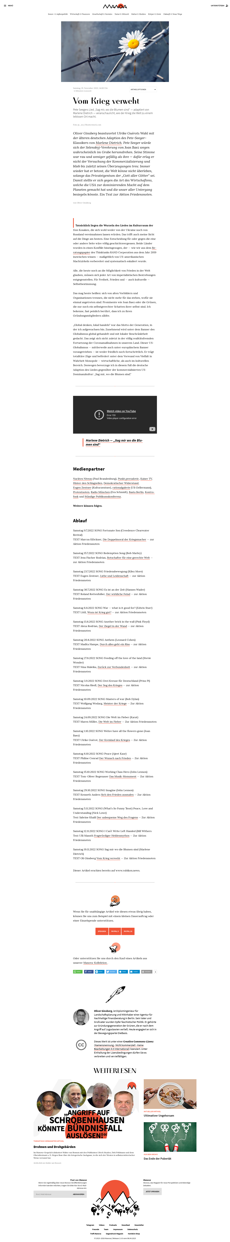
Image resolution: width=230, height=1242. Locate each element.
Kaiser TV (146, 478)
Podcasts (113, 1225)
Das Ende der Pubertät (157, 1158)
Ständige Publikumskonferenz (103, 496)
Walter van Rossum (53, 1163)
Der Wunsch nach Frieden (115, 758)
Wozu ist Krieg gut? (99, 612)
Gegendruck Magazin (114, 1234)
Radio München (100, 492)
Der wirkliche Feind (118, 594)
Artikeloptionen (138, 89)
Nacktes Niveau (82, 478)
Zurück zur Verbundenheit (114, 667)
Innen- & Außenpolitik (58, 14)
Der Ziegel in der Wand (113, 626)
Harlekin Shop (134, 1234)
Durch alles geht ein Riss (115, 644)
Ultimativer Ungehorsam (159, 1115)
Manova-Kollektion (95, 962)
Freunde (95, 1229)
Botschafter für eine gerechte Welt (128, 557)
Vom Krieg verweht (108, 858)
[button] (78, 971)
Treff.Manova (95, 1234)
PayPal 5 (115, 931)
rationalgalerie (121, 487)
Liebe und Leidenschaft (114, 576)
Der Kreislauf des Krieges (114, 740)
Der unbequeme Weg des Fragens (117, 817)
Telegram (90, 1225)
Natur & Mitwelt (122, 14)
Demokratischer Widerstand (121, 483)
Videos (101, 1225)
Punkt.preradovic (128, 478)
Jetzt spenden (152, 1191)
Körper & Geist (154, 14)
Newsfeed (126, 1225)
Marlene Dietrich (109, 142)
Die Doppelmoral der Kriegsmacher (124, 539)
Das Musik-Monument (122, 776)
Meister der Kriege (115, 703)
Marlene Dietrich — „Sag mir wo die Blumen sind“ (114, 442)
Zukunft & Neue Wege (172, 14)
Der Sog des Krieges (110, 685)
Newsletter (139, 1225)
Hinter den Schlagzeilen (87, 483)
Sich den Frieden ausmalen (117, 794)
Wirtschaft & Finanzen (80, 14)
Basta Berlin (136, 492)
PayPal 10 (128, 931)
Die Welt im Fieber (109, 721)
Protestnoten (81, 492)
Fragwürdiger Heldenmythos (111, 835)
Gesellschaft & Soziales (102, 14)
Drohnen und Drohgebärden (54, 1147)
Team (106, 1229)
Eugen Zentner (82, 487)
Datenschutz (132, 1229)
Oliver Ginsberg (84, 203)
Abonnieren (78, 1194)
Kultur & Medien (138, 14)
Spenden (102, 931)
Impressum (118, 1229)
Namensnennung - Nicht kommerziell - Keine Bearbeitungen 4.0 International (119, 1047)
